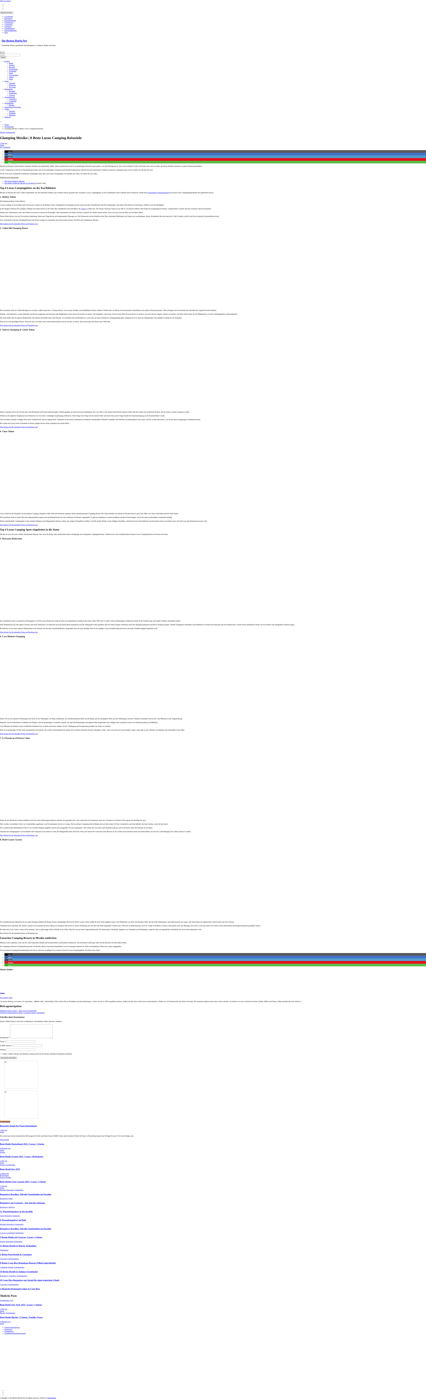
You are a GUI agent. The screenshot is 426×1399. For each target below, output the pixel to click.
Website (3, 1050)
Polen (11, 79)
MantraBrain (51, 1398)
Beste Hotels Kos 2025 (10, 1169)
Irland (11, 73)
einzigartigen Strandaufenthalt (158, 193)
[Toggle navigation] (1, 51)
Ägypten (12, 111)
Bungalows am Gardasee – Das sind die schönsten (22, 1203)
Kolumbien (13, 93)
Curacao (12, 95)
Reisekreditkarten (10, 30)
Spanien (12, 65)
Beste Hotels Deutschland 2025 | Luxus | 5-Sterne (22, 1144)
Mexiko (11, 105)
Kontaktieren (9, 1331)
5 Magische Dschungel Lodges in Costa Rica (20, 1289)
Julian (2, 145)
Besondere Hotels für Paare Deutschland (18, 1126)
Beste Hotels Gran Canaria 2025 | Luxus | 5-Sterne (23, 1182)
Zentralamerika (9, 97)
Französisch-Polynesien (12, 107)
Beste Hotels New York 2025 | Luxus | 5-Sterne (21, 1305)
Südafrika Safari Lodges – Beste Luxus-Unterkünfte (18, 1011)
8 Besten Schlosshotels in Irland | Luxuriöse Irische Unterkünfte (22, 1013)
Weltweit (7, 117)
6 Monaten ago (5, 1148)
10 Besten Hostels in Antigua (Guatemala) (19, 1271)
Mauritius (12, 115)
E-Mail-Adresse (6, 1046)
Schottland (12, 71)
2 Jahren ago (4, 1173)
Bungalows (8, 19)
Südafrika (12, 113)
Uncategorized (5, 1122)
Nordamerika (9, 103)
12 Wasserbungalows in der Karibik (16, 1211)
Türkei (11, 77)
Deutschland (13, 69)
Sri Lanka (12, 87)
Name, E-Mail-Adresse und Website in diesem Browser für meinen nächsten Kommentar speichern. (37, 1054)
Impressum (8, 1329)
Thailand (12, 83)
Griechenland (13, 75)
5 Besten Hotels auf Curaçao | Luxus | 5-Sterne (21, 1237)
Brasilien (12, 91)
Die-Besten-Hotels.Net (14, 40)
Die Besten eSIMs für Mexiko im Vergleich (19, 183)
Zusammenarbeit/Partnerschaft (15, 1333)
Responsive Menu (6, 13)
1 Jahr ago (3, 143)
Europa (7, 61)
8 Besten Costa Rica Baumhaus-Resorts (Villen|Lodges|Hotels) (28, 1263)
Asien (6, 81)
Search (2, 53)
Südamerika (8, 89)
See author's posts (6, 998)
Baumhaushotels (10, 21)
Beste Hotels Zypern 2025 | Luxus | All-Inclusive (21, 1156)
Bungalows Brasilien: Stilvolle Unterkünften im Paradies (25, 1194)
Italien (11, 63)
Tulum (83, 209)
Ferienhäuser (8, 23)
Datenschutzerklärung (12, 1327)
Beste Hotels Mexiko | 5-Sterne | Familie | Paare (21, 1317)
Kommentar (5, 1038)
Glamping (7, 26)
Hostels (2, 1242)
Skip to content (5, 1)
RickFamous (4, 1175)
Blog (6, 32)
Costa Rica (13, 99)
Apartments (8, 25)
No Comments (5, 147)
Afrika (6, 109)
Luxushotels (8, 17)
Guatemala (12, 101)
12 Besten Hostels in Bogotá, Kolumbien (18, 1246)
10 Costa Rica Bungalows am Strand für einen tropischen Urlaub (29, 1280)
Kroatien (12, 67)
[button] (8, 152)
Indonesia (12, 85)
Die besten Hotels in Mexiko (14, 181)
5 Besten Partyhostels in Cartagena (16, 1254)
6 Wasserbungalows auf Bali (13, 1220)
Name (3, 1041)
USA (11, 1300)
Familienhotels (9, 28)
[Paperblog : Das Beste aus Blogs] (16, 1369)
